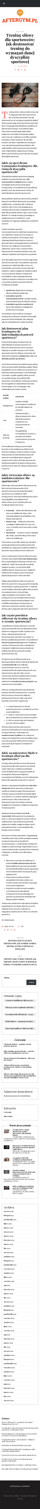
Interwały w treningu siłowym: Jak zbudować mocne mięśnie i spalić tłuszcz (24, 1147)
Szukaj (6, 978)
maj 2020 (7, 1384)
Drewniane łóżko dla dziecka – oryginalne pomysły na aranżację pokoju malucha (20, 1014)
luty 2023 (7, 1248)
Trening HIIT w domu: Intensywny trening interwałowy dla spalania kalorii (22, 1132)
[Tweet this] (18, 69)
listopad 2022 (9, 1261)
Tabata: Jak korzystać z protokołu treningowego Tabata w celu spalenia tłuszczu (18, 1067)
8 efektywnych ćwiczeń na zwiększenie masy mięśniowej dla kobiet (17, 1460)
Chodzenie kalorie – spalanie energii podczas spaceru (17, 1045)
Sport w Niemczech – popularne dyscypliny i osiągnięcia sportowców (17, 1423)
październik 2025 (10, 1220)
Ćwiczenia (23, 66)
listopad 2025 (9, 1215)
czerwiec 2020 (9, 1380)
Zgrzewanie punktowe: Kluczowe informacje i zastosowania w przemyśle (20, 1028)
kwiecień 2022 (9, 1289)
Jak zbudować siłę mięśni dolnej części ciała (16, 1445)
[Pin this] (25, 69)
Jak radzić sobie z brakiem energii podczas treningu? (20, 1469)
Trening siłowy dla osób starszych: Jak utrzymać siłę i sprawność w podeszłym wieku (20, 1429)
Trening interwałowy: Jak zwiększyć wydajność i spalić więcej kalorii (18, 1440)
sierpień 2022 (9, 1273)
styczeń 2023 (8, 1252)
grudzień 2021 (9, 1306)
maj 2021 (7, 1335)
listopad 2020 (9, 1359)
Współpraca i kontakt (20, 1486)
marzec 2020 (8, 1392)
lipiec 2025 (8, 1224)
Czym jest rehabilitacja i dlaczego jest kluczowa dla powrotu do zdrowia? (20, 1000)
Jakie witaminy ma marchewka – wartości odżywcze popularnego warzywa (19, 1052)
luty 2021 (7, 1347)
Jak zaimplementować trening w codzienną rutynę (19, 1465)
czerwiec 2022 (9, 1281)
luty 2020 (7, 1396)
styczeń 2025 (8, 1232)
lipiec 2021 (8, 1326)
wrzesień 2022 (9, 1269)
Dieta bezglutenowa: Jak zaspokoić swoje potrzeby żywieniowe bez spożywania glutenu (19, 1435)
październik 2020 (10, 1363)
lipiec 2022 (8, 1277)
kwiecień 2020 (9, 1388)
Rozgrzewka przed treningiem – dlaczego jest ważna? (19, 1059)
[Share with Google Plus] (21, 69)
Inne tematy (8, 1116)
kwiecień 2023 (9, 1240)
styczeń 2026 (9, 1211)
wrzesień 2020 (9, 1368)
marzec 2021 (8, 1343)
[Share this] (15, 69)
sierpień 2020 (9, 1372)
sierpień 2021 (9, 1322)
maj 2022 (7, 1285)
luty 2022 (7, 1298)
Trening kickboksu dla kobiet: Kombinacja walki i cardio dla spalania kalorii (18, 1450)
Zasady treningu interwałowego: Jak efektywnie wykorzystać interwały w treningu (24, 1173)
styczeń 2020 (9, 1400)
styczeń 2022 (8, 1302)
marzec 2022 (8, 1294)
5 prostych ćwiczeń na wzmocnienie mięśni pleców (19, 1455)
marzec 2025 (8, 1228)
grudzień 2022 (9, 1257)
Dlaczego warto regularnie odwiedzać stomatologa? (20, 1007)
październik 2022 (10, 1265)
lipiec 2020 (8, 1376)
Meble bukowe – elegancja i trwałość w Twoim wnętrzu (20, 1021)
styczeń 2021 (8, 1351)
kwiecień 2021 (9, 1339)
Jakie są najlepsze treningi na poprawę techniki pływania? (23, 1187)
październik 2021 (10, 1314)
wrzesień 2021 (9, 1318)
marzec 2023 (8, 1244)
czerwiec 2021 (9, 1331)
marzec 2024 (8, 1236)
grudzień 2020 (9, 1355)
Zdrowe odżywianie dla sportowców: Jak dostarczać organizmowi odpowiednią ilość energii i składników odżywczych (20, 1076)
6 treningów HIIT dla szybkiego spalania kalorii (22, 1159)
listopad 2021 (9, 1310)
